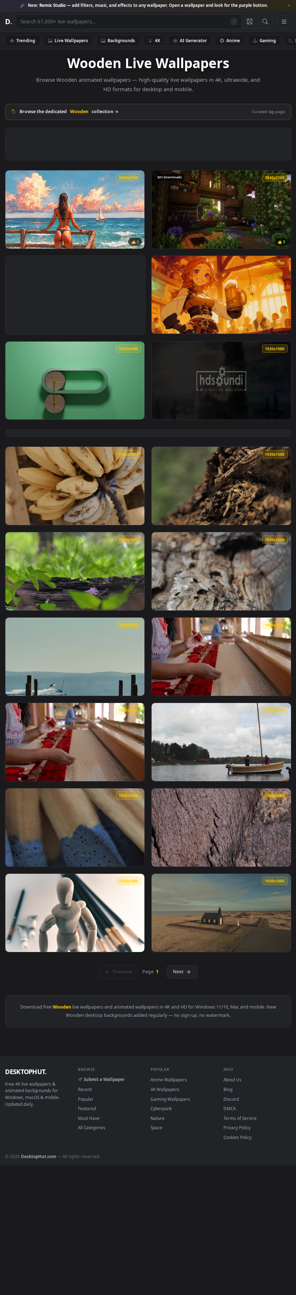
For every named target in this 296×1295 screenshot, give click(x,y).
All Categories (91, 1127)
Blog (227, 1089)
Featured (87, 1108)
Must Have (89, 1118)
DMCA (229, 1108)
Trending (25, 40)
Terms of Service (240, 1118)
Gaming (268, 40)
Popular (85, 1099)
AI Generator (193, 40)
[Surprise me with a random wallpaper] (249, 21)
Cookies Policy (237, 1137)
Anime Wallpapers (169, 1079)
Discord (231, 1099)
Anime (233, 40)
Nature (158, 1118)
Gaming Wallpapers (170, 1099)
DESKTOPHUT (25, 1071)
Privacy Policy (237, 1127)
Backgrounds (121, 40)
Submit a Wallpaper (104, 1079)
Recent (85, 1089)
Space (156, 1127)
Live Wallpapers (71, 40)
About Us (232, 1079)
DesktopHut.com (38, 1156)
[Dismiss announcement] (289, 6)
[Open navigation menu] (284, 21)
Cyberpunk (161, 1108)
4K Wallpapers (165, 1089)
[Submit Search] (265, 21)
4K (157, 40)
